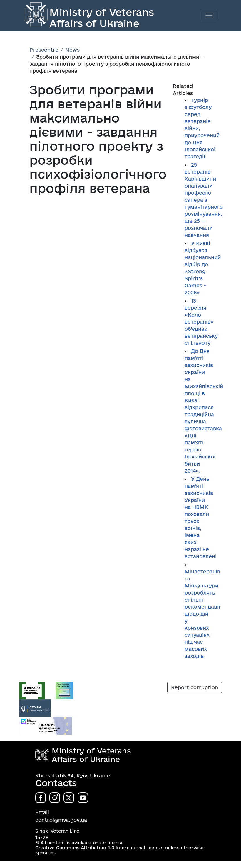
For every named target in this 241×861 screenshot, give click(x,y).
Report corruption (194, 687)
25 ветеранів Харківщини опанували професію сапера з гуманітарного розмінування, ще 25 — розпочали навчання (204, 200)
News (72, 49)
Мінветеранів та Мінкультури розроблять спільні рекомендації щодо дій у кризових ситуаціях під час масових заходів (202, 614)
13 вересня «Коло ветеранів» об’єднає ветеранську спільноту (201, 322)
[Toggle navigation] (209, 15)
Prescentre (43, 49)
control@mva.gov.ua (61, 820)
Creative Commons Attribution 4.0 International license (98, 847)
